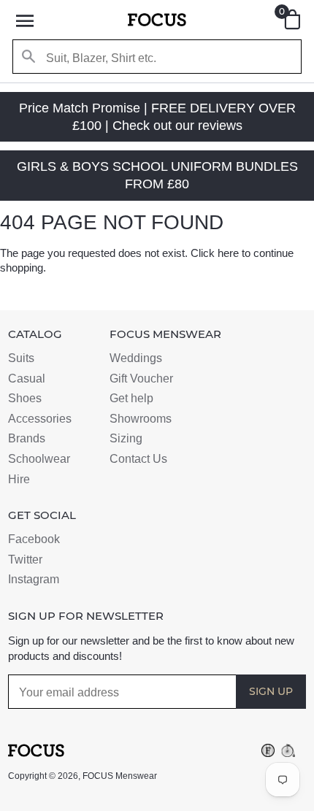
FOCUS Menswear (120, 776)
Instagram (33, 579)
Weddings (136, 358)
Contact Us (138, 459)
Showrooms (141, 418)
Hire (19, 479)
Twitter (25, 559)
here (228, 253)
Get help (131, 398)
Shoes (25, 398)
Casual (26, 378)
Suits (21, 358)
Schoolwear (39, 459)
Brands (26, 438)
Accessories (40, 418)
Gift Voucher (141, 378)
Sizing (126, 438)
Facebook (34, 539)
